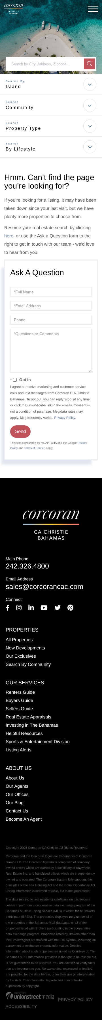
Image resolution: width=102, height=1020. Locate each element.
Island (13, 86)
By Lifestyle (21, 149)
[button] (89, 64)
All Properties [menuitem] (19, 640)
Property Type (23, 128)
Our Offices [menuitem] (17, 794)
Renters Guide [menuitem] (20, 692)
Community (20, 107)
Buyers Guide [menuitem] (19, 700)
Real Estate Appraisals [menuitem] (28, 717)
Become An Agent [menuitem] (24, 819)
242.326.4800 (27, 563)
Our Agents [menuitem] (17, 786)
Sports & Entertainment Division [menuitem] (38, 741)
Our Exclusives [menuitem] (21, 656)
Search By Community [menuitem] (28, 664)
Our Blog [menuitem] (15, 802)
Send (20, 431)
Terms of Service (34, 448)
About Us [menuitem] (15, 778)
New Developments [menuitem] (25, 648)
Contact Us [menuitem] (17, 811)
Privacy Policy (64, 418)
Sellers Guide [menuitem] (19, 709)
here (8, 236)
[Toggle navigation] (93, 9)
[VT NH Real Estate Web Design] (30, 995)
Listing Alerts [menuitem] (18, 750)
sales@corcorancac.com (44, 583)
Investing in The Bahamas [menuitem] (32, 725)
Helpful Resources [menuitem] (24, 733)
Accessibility (21, 1006)
